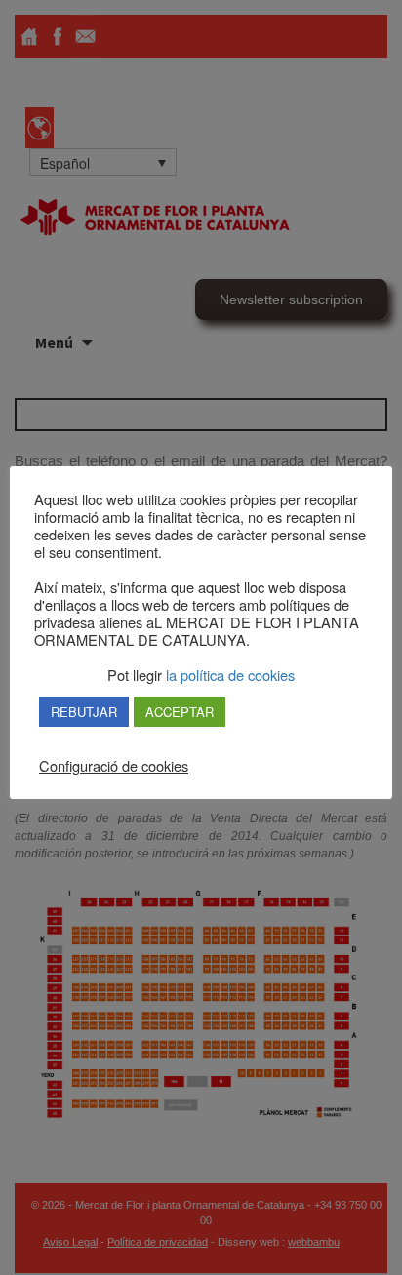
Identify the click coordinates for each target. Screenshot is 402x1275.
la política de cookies (228, 674)
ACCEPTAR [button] (179, 711)
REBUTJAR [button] (84, 711)
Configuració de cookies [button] (113, 766)
